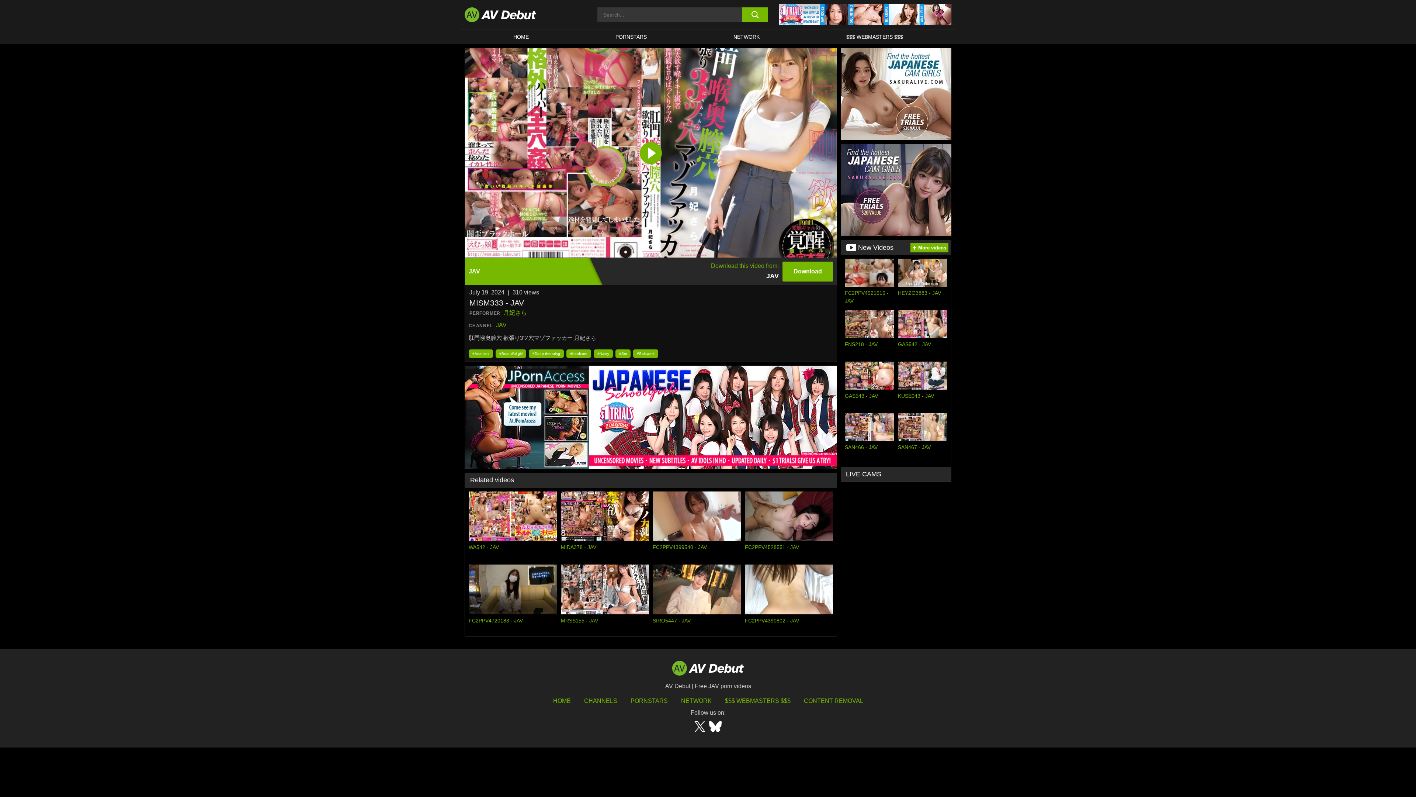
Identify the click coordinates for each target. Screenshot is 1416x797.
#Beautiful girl (511, 354)
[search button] (755, 14)
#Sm (623, 354)
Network (746, 37)
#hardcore (578, 354)
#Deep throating (546, 354)
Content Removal (833, 701)
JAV (501, 325)
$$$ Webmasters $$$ (874, 37)
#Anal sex (480, 354)
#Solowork (646, 354)
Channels (600, 701)
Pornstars (631, 37)
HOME (521, 37)
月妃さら (515, 313)
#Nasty (603, 354)
